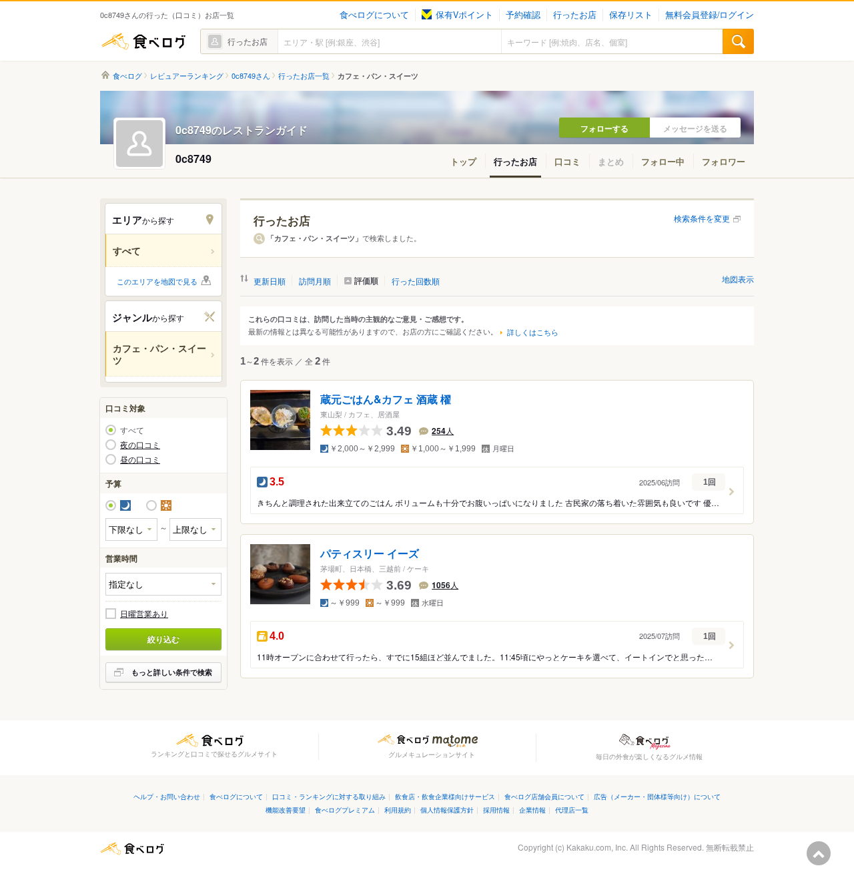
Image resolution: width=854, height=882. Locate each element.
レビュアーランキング (187, 76)
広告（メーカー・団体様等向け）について (657, 796)
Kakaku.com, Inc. (597, 847)
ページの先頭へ (819, 853)
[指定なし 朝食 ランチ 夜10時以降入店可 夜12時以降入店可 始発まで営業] (163, 584)
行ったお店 (574, 15)
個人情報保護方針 (447, 810)
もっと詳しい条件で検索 (171, 672)
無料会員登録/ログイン (709, 15)
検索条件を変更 (702, 218)
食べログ (143, 41)
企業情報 (532, 810)
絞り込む (163, 639)
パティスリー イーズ (369, 554)
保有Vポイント (464, 15)
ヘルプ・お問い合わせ (166, 796)
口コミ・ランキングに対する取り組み (329, 796)
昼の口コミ (140, 459)
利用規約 (397, 810)
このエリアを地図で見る (157, 281)
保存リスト (631, 15)
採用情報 (496, 810)
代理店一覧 (571, 810)
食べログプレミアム (345, 810)
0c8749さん (251, 76)
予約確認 (523, 15)
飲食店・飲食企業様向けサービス (445, 796)
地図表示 (738, 278)
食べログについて (374, 15)
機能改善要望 (286, 810)
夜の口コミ (140, 444)
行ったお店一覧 (304, 76)
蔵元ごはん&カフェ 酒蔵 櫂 (385, 399)
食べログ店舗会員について (544, 796)
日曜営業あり (144, 613)
